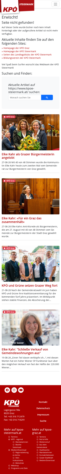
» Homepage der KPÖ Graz (15, 48)
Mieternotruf (44, 442)
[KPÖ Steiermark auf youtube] (21, 389)
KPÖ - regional (17, 439)
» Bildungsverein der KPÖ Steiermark (21, 57)
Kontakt (43, 401)
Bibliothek (19, 463)
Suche (43, 420)
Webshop (15, 465)
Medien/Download (18, 450)
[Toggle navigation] (55, 4)
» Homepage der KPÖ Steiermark (19, 51)
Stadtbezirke (44, 450)
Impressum (43, 414)
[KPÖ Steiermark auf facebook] (7, 389)
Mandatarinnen (21, 442)
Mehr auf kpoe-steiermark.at (14, 431)
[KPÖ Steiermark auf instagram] (14, 389)
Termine (14, 437)
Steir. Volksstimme (18, 459)
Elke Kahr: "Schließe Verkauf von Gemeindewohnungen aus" (25, 351)
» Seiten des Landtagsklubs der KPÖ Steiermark (26, 54)
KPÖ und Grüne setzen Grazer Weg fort (29, 286)
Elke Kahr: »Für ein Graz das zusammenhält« (21, 220)
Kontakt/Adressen (46, 455)
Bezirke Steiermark (17, 445)
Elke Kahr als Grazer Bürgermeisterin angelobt (28, 156)
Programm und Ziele (19, 468)
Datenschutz (43, 408)
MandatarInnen (45, 452)
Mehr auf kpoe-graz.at (42, 431)
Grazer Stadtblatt (46, 458)
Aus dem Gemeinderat (42, 445)
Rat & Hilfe (43, 439)
